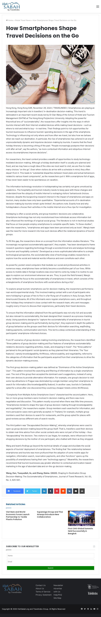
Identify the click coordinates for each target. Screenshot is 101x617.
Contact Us (41, 585)
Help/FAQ (58, 595)
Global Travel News (23, 20)
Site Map (57, 598)
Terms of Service (43, 591)
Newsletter (58, 585)
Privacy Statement (44, 595)
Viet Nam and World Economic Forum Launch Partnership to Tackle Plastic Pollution (17, 516)
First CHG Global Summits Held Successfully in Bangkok (80, 531)
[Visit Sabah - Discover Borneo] (11, 6)
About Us (40, 588)
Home (10, 20)
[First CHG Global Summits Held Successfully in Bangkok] (81, 518)
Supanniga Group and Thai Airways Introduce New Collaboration (50, 514)
